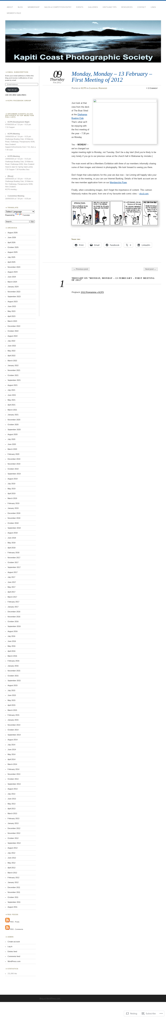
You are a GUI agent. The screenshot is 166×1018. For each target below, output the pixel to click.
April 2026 (11, 242)
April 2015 (11, 705)
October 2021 (13, 375)
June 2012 (12, 858)
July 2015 (11, 690)
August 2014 (13, 740)
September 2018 (14, 528)
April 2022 (11, 356)
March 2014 (12, 764)
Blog (20, 7)
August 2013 (13, 789)
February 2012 (13, 877)
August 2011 (12, 907)
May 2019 (11, 489)
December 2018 (14, 513)
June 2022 (12, 346)
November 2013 (14, 774)
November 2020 (14, 420)
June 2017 (12, 582)
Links (153, 7)
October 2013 (13, 779)
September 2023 (14, 296)
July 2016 (11, 636)
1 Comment (153, 88)
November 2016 (14, 617)
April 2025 (11, 262)
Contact (141, 7)
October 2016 (13, 621)
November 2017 (14, 558)
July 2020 (11, 439)
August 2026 (13, 233)
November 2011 (14, 892)
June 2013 (12, 799)
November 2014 (14, 725)
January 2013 (13, 823)
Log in (10, 946)
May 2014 (11, 754)
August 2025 (13, 252)
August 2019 (13, 479)
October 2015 (13, 676)
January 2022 (13, 365)
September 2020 (14, 430)
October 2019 (13, 469)
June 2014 (12, 749)
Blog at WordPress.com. (50, 998)
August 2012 (13, 848)
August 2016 (13, 631)
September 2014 (14, 735)
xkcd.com (143, 193)
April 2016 (11, 651)
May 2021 (11, 400)
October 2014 (13, 730)
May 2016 (11, 646)
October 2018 (13, 523)
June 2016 (12, 641)
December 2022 (14, 326)
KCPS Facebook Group (19, 100)
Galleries (93, 7)
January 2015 (13, 720)
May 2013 (11, 804)
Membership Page (118, 182)
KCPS (83, 88)
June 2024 (12, 277)
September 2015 (14, 681)
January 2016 (13, 666)
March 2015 (12, 710)
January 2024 (13, 287)
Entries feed (12, 951)
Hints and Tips (109, 7)
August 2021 (13, 385)
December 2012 (14, 828)
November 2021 (14, 370)
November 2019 (14, 464)
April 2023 (11, 316)
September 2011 (14, 902)
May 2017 (11, 587)
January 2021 (13, 415)
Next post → (150, 269)
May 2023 (11, 311)
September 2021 (14, 380)
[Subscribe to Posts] (7, 922)
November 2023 (14, 292)
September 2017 (14, 567)
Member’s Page (14, 13)
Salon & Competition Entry (57, 7)
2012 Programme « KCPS (92, 292)
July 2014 (11, 745)
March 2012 (12, 873)
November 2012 (14, 833)
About (10, 7)
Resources (126, 7)
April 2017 (11, 592)
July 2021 (11, 390)
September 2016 (14, 626)
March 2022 (12, 361)
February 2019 (13, 503)
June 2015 (12, 695)
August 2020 (13, 434)
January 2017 (13, 607)
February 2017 (13, 602)
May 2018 (11, 543)
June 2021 (12, 395)
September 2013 (14, 784)
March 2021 (12, 410)
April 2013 (11, 809)
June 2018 (12, 538)
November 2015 (14, 671)
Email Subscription (17, 72)
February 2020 (13, 454)
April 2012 (11, 868)
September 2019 (14, 474)
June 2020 (12, 444)
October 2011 (13, 897)
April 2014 (11, 759)
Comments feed (14, 956)
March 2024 (12, 282)
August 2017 (13, 572)
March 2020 (12, 449)
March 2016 (12, 656)
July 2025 (11, 257)
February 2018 (13, 553)
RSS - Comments (16, 929)
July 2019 (11, 484)
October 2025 (13, 247)
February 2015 (13, 715)
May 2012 (11, 863)
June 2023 (12, 306)
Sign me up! (12, 90)
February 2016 (13, 661)
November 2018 (14, 518)
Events (79, 7)
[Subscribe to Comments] (7, 929)
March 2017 (12, 597)
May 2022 (11, 351)
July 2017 (11, 577)
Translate (26, 215)
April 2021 (11, 405)
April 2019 (11, 493)
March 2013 (12, 813)
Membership (33, 7)
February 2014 (13, 769)
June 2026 (12, 237)
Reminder (103, 88)
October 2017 (13, 562)
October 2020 (13, 424)
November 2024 (14, 267)
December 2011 (14, 887)
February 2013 (13, 818)
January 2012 (13, 882)
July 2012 (11, 853)
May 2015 (11, 700)
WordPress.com (14, 961)
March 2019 (12, 498)
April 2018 (11, 548)
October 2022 (13, 331)
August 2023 (13, 301)
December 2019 (14, 459)
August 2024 (13, 272)
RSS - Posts (14, 922)
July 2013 (11, 794)
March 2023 (12, 321)
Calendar (93, 88)
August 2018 (13, 533)
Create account (14, 942)
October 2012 (13, 838)
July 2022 (11, 341)
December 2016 (14, 612)
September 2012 (14, 843)
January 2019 (13, 508)
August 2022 (13, 336)
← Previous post (80, 269)
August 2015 (13, 685)
